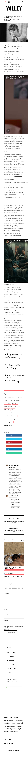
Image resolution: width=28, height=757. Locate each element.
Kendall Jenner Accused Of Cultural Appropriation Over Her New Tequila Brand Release (14, 520)
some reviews (15, 62)
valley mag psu (8, 422)
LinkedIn (9, 449)
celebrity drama (8, 400)
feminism (14, 403)
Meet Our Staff (12, 656)
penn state (16, 412)
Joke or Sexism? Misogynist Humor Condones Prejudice (14, 307)
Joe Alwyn (11, 179)
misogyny (6, 409)
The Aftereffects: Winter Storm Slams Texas (14, 530)
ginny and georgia (9, 406)
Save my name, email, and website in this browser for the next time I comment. (13, 628)
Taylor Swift (13, 416)
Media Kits (10, 664)
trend (18, 416)
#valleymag (11, 397)
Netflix (12, 409)
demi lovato (7, 403)
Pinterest (9, 442)
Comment (7, 593)
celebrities (19, 397)
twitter (5, 419)
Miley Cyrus (18, 406)
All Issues (10, 660)
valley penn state (18, 422)
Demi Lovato (12, 194)
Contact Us (10, 672)
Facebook (9, 435)
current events (18, 400)
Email (8, 452)
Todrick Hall (18, 176)
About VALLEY (11, 652)
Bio (9, 461)
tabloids (15, 190)
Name (6, 609)
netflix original (8, 412)
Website (6, 620)
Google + (9, 445)
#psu (5, 397)
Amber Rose (7, 177)
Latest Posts (19, 461)
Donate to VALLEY (12, 668)
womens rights (8, 425)
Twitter (9, 438)
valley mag (12, 419)
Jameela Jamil (14, 177)
